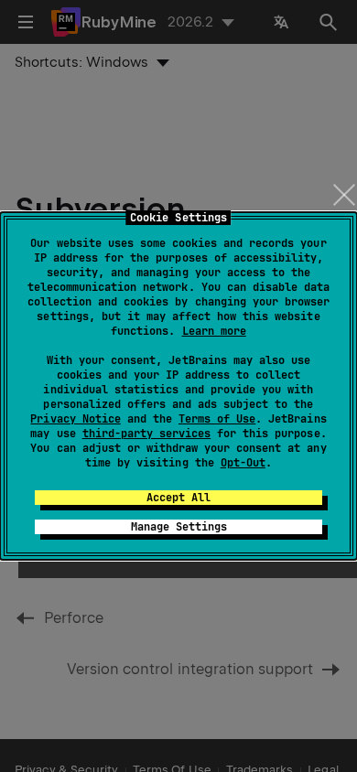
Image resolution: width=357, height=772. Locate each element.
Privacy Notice (75, 419)
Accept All (178, 497)
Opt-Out (243, 463)
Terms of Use (216, 419)
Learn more (214, 331)
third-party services (146, 433)
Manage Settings (179, 527)
